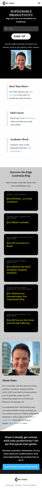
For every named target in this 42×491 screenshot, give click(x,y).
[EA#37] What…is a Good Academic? (19, 200)
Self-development (25, 289)
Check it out (30, 118)
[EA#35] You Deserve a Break (18, 244)
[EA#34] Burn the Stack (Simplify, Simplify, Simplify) (19, 269)
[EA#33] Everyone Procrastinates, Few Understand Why (17, 296)
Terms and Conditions (29, 485)
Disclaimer (18, 485)
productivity (24, 237)
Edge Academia (20, 194)
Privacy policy (10, 485)
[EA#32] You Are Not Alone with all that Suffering (20, 321)
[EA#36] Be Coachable (18, 222)
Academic (10, 194)
